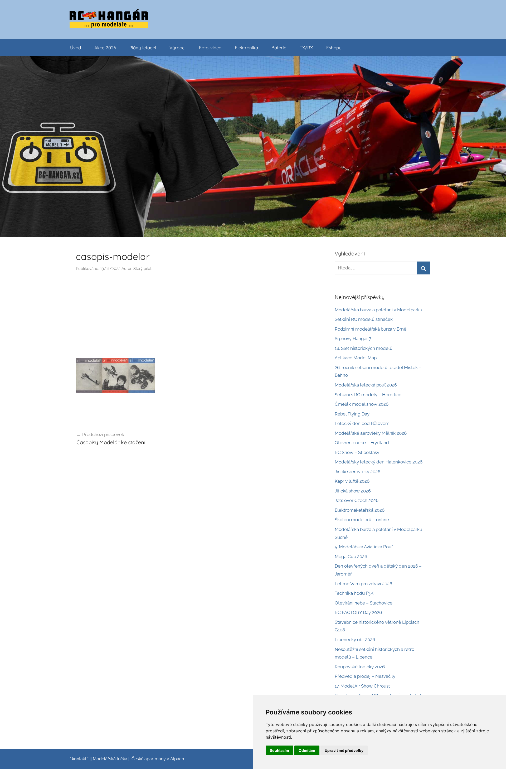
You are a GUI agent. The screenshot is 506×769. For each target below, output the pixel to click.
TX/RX (306, 47)
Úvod (75, 47)
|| (91, 758)
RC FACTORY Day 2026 (358, 612)
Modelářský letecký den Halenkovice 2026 (378, 462)
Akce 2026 (105, 47)
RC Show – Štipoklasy (357, 452)
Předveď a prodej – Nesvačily (365, 676)
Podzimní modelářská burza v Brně (370, 329)
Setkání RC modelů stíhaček (364, 319)
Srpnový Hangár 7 (353, 338)
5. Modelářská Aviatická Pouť (364, 546)
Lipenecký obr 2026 (355, 639)
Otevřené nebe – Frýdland (362, 442)
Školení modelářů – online (362, 519)
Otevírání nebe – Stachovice (363, 603)
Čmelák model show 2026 (361, 404)
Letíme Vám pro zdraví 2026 (363, 583)
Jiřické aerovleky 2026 (357, 471)
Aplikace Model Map (356, 357)
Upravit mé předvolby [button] (344, 750)
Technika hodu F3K (354, 593)
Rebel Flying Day (352, 414)
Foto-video (210, 47)
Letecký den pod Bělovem (362, 423)
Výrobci (177, 47)
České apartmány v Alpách (158, 758)
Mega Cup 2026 (351, 556)
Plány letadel (142, 47)
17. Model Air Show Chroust (362, 686)
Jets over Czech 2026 (356, 500)
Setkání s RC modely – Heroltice (368, 394)
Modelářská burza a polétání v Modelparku (378, 309)
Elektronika (246, 47)
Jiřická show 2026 (353, 491)
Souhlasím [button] (279, 750)
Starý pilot (142, 268)
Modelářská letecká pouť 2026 (366, 385)
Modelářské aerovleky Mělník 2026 (371, 433)
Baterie (278, 47)
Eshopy (334, 47)
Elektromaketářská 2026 (360, 510)
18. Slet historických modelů (363, 348)
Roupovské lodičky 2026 (360, 666)
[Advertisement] (196, 317)
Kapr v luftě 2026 (352, 481)
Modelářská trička (110, 758)
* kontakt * (79, 758)
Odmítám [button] (307, 750)
